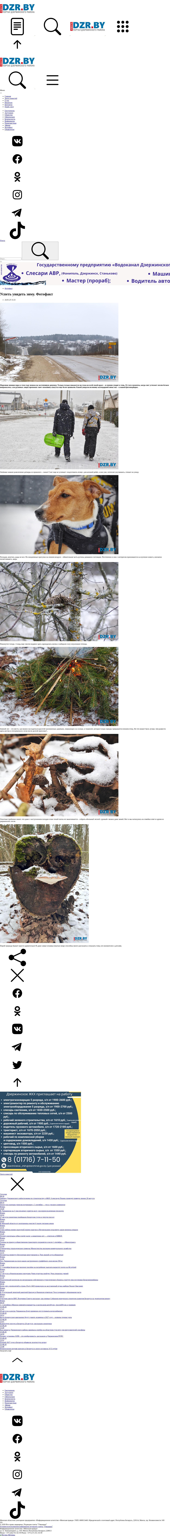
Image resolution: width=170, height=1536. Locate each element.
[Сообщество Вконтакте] (85, 141)
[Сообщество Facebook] (85, 159)
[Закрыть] (1, 261)
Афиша (7, 125)
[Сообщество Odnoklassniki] (85, 177)
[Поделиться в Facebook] (85, 993)
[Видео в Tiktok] (85, 231)
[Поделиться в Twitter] (85, 1065)
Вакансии (8, 103)
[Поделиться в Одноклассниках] (85, 1011)
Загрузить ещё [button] (5, 1351)
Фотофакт (8, 127)
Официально (10, 117)
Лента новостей (11, 98)
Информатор (10, 121)
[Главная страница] (87, 35)
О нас (7, 100)
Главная (8, 96)
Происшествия (10, 123)
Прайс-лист (9, 107)
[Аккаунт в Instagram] (85, 195)
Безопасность (10, 119)
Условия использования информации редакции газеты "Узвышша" (26, 1527)
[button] (17, 35)
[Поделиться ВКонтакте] (85, 1029)
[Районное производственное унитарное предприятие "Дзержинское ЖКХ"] (40, 1172)
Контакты (8, 105)
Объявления (9, 129)
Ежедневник (10, 111)
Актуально (9, 113)
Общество (9, 115)
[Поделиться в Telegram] (85, 1047)
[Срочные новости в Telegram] (85, 213)
